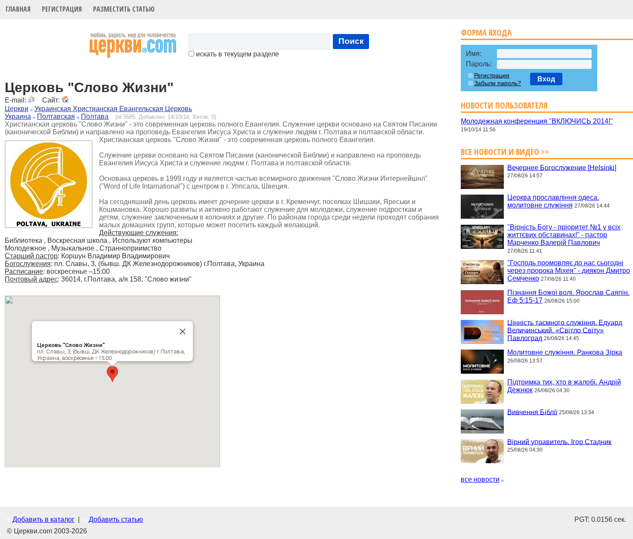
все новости (480, 479)
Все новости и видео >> (505, 152)
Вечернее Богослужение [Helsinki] (561, 167)
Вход (546, 79)
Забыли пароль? (497, 83)
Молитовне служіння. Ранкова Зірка (564, 352)
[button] (112, 374)
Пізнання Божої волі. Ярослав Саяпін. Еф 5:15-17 (568, 296)
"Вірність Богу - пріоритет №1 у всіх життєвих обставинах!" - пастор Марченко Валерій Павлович (564, 234)
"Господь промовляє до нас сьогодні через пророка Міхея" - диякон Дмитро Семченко (568, 270)
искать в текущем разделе (236, 54)
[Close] (182, 331)
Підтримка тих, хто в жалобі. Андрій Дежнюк (564, 385)
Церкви (16, 108)
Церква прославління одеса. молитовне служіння (553, 201)
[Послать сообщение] (31, 100)
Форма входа (486, 32)
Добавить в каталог (43, 519)
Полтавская (56, 116)
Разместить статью (124, 9)
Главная (18, 9)
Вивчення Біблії (532, 411)
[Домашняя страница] (65, 100)
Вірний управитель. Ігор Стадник (559, 441)
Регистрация (62, 9)
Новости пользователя (504, 105)
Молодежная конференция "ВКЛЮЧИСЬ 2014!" (537, 121)
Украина (18, 116)
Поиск (351, 41)
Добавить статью (116, 519)
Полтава (95, 116)
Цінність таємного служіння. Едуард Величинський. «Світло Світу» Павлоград (564, 330)
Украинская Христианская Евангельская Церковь (113, 108)
